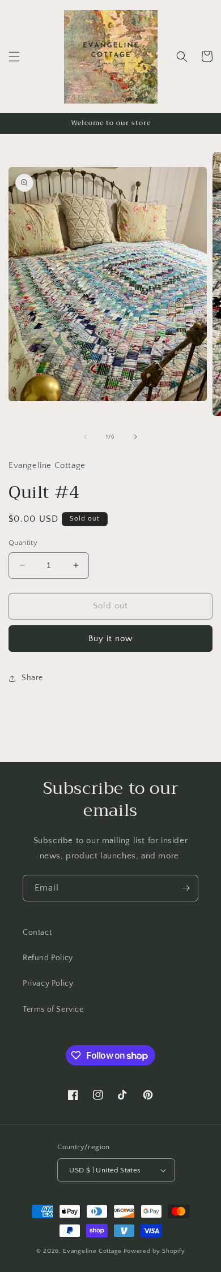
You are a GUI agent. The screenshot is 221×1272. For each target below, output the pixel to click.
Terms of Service (53, 1009)
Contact (37, 932)
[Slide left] (85, 436)
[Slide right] (135, 436)
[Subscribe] (185, 888)
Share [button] (32, 677)
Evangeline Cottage (92, 1251)
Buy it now (110, 638)
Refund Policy (48, 957)
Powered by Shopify (154, 1251)
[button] (14, 56)
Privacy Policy (48, 983)
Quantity (22, 543)
